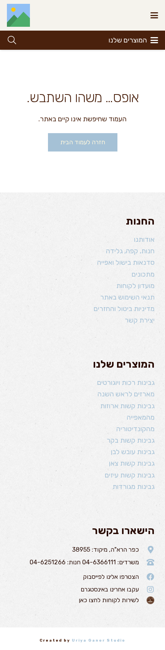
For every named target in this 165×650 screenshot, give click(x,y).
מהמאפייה (141, 417)
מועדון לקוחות (135, 286)
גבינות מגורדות (133, 486)
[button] (154, 15)
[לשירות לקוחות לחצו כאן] (147, 600)
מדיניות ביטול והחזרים (124, 309)
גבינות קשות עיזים (130, 475)
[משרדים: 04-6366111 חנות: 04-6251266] (147, 562)
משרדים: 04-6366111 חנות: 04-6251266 (84, 562)
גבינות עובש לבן (133, 452)
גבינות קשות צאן (132, 463)
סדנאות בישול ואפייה (126, 262)
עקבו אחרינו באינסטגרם (110, 589)
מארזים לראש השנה (126, 394)
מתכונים (143, 274)
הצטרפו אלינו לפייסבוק (111, 576)
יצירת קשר (140, 320)
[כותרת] (18, 15)
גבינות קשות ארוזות (127, 406)
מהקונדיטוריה (135, 429)
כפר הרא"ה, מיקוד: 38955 (105, 549)
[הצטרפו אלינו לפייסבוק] (147, 577)
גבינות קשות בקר (131, 440)
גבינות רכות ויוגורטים (126, 382)
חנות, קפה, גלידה (130, 251)
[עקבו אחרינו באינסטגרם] (147, 589)
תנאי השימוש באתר (127, 297)
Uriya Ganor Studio (98, 640)
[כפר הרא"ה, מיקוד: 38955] (147, 550)
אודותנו (144, 239)
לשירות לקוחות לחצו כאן (109, 600)
